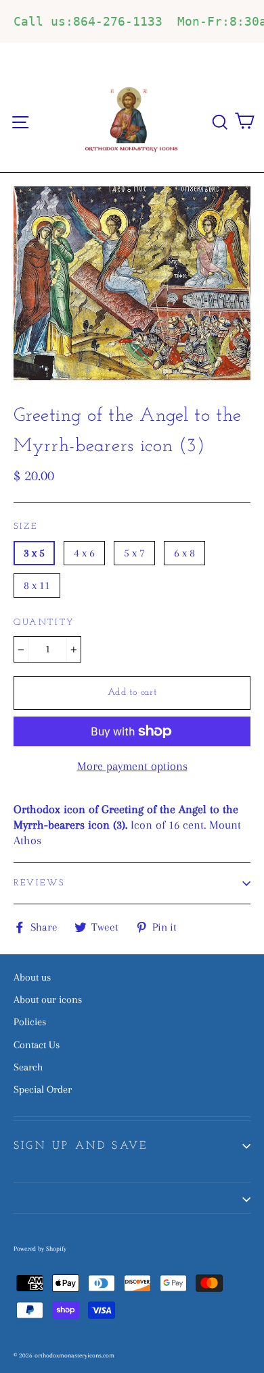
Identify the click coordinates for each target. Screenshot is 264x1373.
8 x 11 (37, 585)
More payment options (132, 766)
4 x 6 (84, 552)
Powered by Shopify (40, 1248)
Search (28, 1067)
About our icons (48, 999)
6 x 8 (184, 552)
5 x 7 (134, 552)
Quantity (44, 622)
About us (32, 977)
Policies (30, 1022)
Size (25, 526)
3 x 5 (34, 552)
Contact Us (37, 1045)
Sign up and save (81, 1146)
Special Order (43, 1089)
